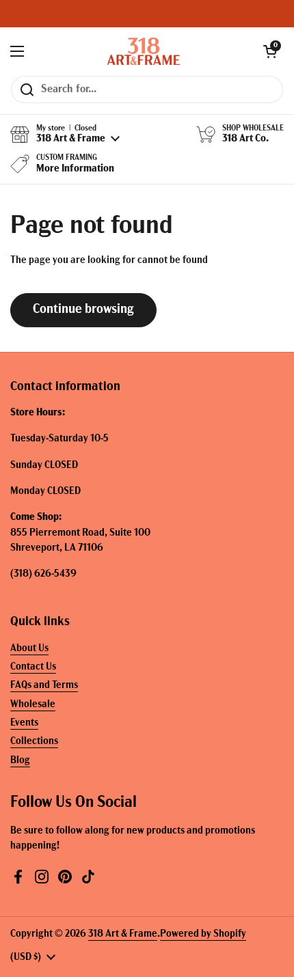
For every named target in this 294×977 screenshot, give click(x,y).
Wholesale (32, 705)
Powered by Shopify (203, 934)
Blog (20, 761)
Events (24, 723)
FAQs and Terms (44, 685)
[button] (270, 51)
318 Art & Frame (122, 934)
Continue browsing (83, 309)
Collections (34, 742)
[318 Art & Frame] (144, 51)
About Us (29, 649)
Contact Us (33, 667)
